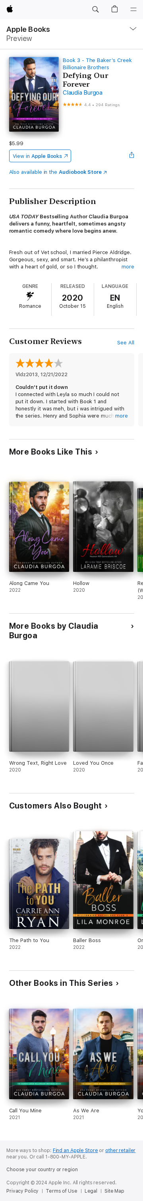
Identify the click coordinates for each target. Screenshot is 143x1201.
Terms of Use (61, 1191)
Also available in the (55, 172)
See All (125, 343)
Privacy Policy (22, 1191)
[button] (95, 9)
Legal (91, 1191)
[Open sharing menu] (131, 156)
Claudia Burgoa (82, 92)
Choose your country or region (42, 1169)
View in (37, 156)
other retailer (120, 1150)
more (128, 267)
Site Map (114, 1191)
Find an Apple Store (75, 1150)
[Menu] (133, 9)
